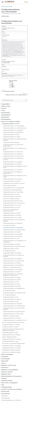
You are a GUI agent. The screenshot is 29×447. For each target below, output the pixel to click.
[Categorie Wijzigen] (0, 104)
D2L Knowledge (6, 13)
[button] (25, 2)
